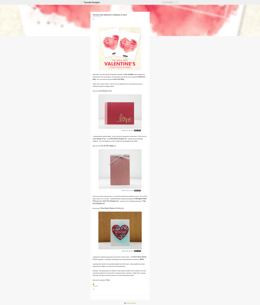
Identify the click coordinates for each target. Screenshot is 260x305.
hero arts (95, 286)
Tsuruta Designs (92, 2)
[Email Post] (93, 284)
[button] (93, 19)
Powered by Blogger (131, 303)
